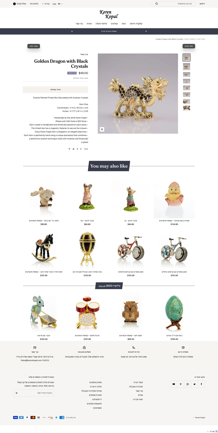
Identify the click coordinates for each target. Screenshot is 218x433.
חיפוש (202, 4)
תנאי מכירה (138, 399)
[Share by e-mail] (69, 149)
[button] (212, 431)
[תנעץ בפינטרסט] (77, 149)
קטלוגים (114, 23)
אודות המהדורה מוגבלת (91, 391)
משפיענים (97, 408)
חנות (124, 23)
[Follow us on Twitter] (194, 384)
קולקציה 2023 (190, 39)
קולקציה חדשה (136, 23)
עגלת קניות (20, 4)
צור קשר (79, 23)
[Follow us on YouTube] (173, 384)
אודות (89, 23)
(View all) (102, 286)
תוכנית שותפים (95, 395)
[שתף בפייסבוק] (80, 149)
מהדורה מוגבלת (136, 386)
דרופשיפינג (97, 399)
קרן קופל (84, 54)
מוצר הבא (34, 46)
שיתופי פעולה (101, 23)
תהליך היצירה (96, 386)
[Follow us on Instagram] (187, 384)
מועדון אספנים (95, 382)
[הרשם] (17, 393)
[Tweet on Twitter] (73, 149)
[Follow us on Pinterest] (180, 384)
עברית (47, 4)
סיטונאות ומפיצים (94, 403)
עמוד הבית (201, 39)
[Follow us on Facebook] (201, 384)
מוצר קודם (189, 46)
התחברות (34, 4)
